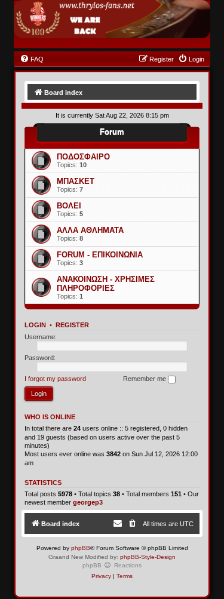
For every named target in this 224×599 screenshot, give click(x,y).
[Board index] (112, 19)
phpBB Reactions (111, 565)
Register (72, 324)
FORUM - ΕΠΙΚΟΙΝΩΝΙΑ (100, 254)
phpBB (80, 548)
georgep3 (88, 502)
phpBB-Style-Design (148, 557)
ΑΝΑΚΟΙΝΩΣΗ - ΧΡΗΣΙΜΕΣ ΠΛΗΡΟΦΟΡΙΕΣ (106, 284)
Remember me (145, 378)
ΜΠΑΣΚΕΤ (75, 181)
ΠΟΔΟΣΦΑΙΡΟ (83, 156)
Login (35, 324)
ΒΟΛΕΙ (69, 205)
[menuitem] (32, 59)
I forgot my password (55, 378)
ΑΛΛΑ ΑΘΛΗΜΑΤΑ (90, 230)
